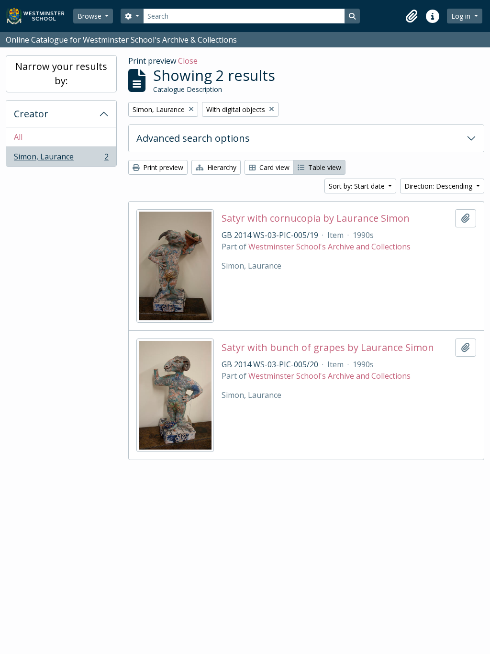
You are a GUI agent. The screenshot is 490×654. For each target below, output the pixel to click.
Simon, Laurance (61, 158)
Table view (323, 167)
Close (188, 61)
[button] (411, 16)
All (18, 137)
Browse (90, 16)
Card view (273, 167)
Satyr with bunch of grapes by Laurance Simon (328, 347)
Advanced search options (193, 138)
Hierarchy (220, 167)
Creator (31, 113)
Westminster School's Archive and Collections (329, 246)
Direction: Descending (439, 186)
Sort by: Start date (358, 186)
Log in (461, 16)
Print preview (162, 167)
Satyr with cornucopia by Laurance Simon (316, 218)
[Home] (39, 16)
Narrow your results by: (61, 73)
